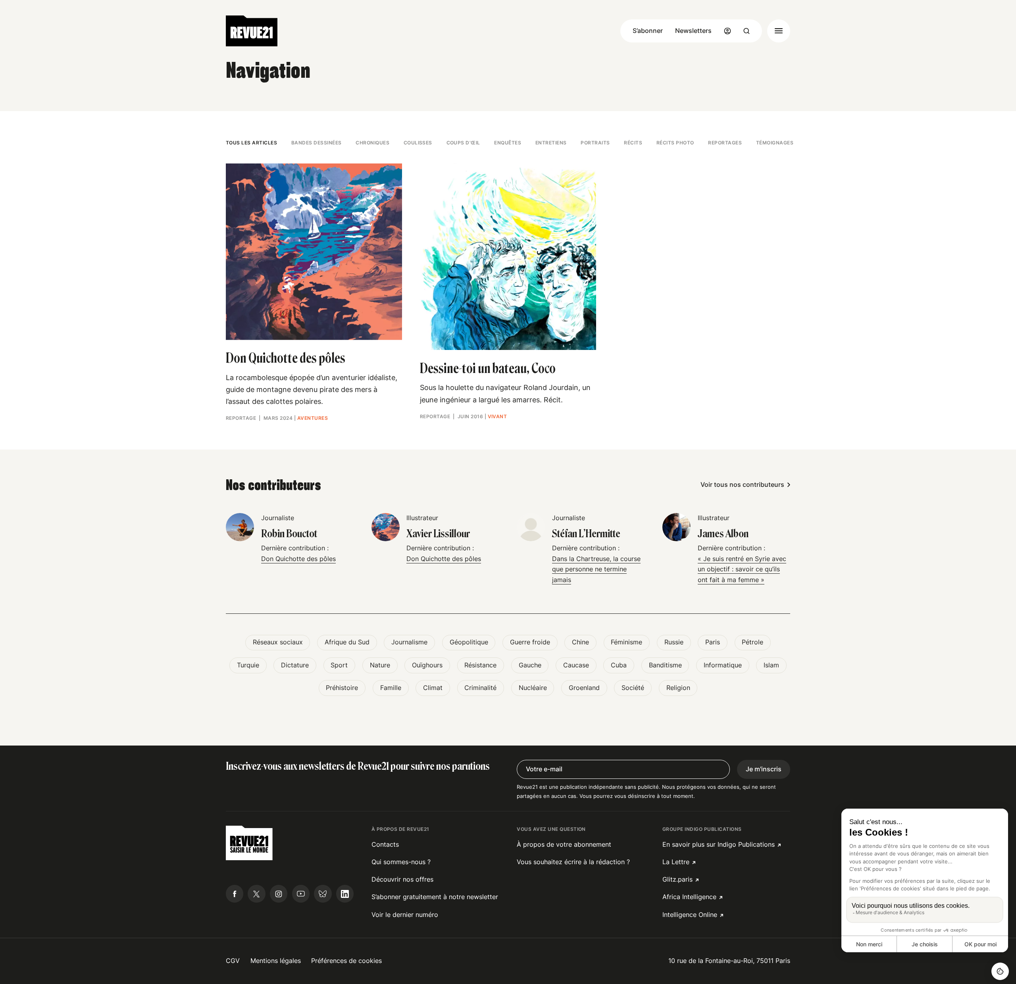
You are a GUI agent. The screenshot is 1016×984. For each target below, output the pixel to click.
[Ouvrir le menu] (778, 30)
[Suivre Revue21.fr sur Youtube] (301, 893)
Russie (673, 642)
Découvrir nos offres (402, 879)
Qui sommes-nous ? (401, 862)
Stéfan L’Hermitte (586, 533)
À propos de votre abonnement (564, 844)
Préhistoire (342, 688)
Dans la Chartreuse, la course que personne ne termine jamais (596, 569)
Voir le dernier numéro (404, 915)
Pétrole (752, 642)
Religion (678, 688)
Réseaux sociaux (278, 642)
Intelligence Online (689, 915)
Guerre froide (530, 642)
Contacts (385, 844)
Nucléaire (533, 688)
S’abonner (648, 31)
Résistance (480, 665)
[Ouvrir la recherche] (746, 30)
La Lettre (675, 862)
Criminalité (480, 688)
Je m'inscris (763, 769)
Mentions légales (275, 961)
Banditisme (665, 665)
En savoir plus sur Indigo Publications (718, 844)
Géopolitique (469, 642)
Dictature (295, 665)
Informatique (723, 665)
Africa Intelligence (689, 897)
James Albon (723, 533)
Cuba (619, 665)
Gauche (530, 665)
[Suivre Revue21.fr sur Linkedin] (345, 893)
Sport (339, 665)
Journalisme (409, 642)
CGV (233, 961)
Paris (712, 642)
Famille (390, 688)
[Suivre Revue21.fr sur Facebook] (234, 893)
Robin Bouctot (289, 533)
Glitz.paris (677, 879)
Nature (380, 665)
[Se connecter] (727, 31)
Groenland (584, 688)
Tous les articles (251, 143)
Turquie (248, 665)
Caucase (576, 665)
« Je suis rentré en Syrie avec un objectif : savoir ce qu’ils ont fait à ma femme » (742, 569)
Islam (771, 665)
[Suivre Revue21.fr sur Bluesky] (322, 893)
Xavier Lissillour (438, 533)
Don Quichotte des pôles (298, 559)
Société (633, 688)
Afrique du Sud (347, 642)
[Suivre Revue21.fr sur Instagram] (278, 893)
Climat (433, 688)
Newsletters (693, 31)
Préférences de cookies (346, 961)
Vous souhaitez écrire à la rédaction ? (573, 862)
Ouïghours (427, 665)
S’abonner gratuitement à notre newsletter (434, 897)
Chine (580, 642)
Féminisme (626, 642)
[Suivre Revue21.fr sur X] (256, 893)
